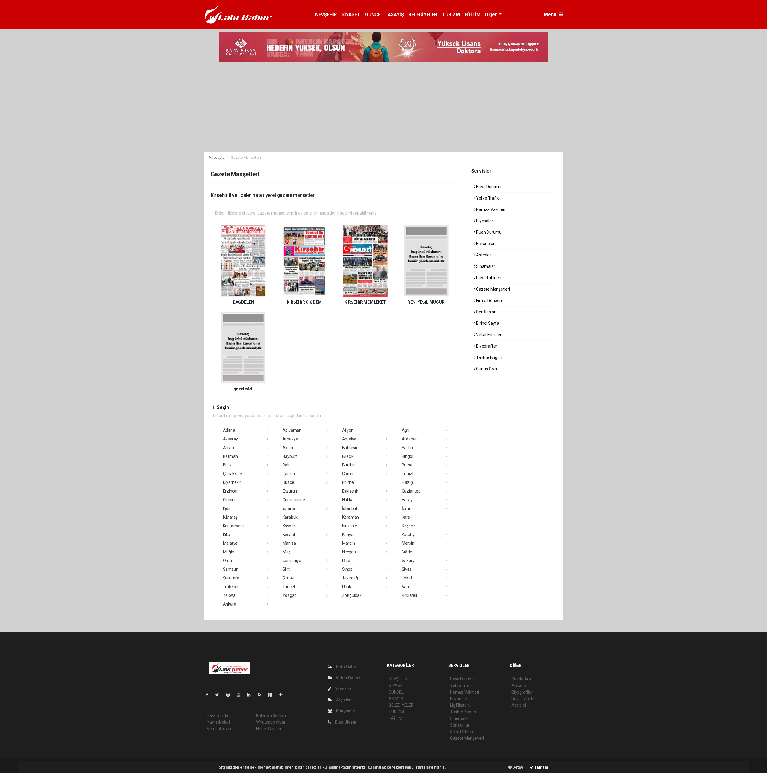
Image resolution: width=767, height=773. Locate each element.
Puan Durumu (488, 232)
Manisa (289, 543)
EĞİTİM (473, 14)
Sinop (347, 569)
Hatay (407, 499)
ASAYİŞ (396, 14)
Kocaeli (289, 534)
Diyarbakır (232, 482)
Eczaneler (484, 243)
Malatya (230, 543)
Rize (346, 560)
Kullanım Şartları (271, 715)
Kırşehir (408, 525)
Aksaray (230, 439)
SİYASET (351, 14)
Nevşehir (350, 551)
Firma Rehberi (488, 300)
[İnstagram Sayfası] (230, 694)
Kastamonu (233, 525)
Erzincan (231, 491)
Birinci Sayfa (487, 323)
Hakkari (349, 499)
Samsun (230, 569)
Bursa (407, 465)
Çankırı (289, 473)
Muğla (228, 551)
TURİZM (451, 14)
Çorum (348, 473)
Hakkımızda (217, 715)
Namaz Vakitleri (490, 209)
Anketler (519, 685)
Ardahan (410, 439)
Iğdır (227, 508)
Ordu (227, 560)
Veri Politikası (219, 728)
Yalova (229, 595)
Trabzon (230, 586)
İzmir (406, 508)
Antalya (349, 439)
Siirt (286, 569)
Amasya (290, 439)
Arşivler (343, 699)
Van (405, 586)
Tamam (541, 767)
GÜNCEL (374, 14)
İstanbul (349, 508)
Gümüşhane (294, 499)
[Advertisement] (383, 107)
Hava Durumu (488, 186)
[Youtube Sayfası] (241, 694)
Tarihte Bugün (488, 357)
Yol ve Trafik (487, 198)
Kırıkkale (349, 525)
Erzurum (291, 491)
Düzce (288, 482)
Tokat (407, 578)
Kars (406, 517)
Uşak (346, 586)
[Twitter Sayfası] (219, 694)
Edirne (348, 482)
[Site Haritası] (272, 694)
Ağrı (405, 430)
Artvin (228, 447)
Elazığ (407, 482)
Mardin (348, 543)
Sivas (407, 569)
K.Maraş (230, 517)
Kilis (226, 534)
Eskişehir (350, 491)
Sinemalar (459, 718)
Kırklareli (409, 595)
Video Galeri (347, 677)
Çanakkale (232, 473)
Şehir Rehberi (462, 731)
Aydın (288, 447)
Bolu (287, 465)
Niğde (407, 551)
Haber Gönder (269, 728)
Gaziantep (411, 491)
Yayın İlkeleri (218, 722)
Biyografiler (486, 346)
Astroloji (483, 255)
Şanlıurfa (231, 578)
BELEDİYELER (422, 14)
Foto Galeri (346, 666)
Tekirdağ (350, 578)
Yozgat (289, 595)
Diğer (491, 14)
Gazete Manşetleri (492, 289)
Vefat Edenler (488, 334)
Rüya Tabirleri (488, 277)
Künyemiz (345, 711)
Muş (286, 551)
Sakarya (409, 560)
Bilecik (348, 456)
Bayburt (290, 456)
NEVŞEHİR (326, 14)
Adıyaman (292, 430)
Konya (348, 534)
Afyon (348, 430)
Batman (230, 456)
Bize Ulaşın (345, 722)
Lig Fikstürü (460, 705)
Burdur (348, 465)
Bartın (407, 447)
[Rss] (262, 694)
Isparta (289, 508)
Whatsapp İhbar (270, 722)
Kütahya (409, 534)
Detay (517, 767)
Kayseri (289, 525)
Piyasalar (484, 220)
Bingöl (407, 456)
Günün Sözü (487, 368)
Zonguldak (352, 595)
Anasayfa (217, 157)
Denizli (408, 473)
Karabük (290, 517)
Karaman (350, 517)
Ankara (229, 604)
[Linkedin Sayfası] (251, 694)
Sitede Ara (521, 679)
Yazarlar (342, 688)
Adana (229, 430)
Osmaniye (292, 560)
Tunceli (289, 586)
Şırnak (288, 578)
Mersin (408, 543)
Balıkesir (349, 447)
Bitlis (227, 465)
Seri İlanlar (485, 311)
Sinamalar (485, 266)
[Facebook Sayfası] (209, 694)
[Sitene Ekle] (283, 694)
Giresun (230, 499)
